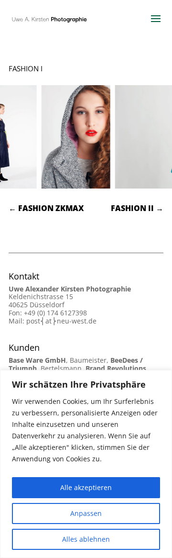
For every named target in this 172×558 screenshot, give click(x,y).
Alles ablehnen (86, 539)
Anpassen (86, 513)
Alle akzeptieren (86, 487)
